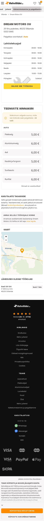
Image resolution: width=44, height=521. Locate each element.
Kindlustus (22, 333)
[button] (22, 250)
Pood (22, 395)
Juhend (8, 9)
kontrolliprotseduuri (16, 205)
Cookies (22, 365)
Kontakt (22, 436)
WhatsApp (22, 425)
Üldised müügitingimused (22, 353)
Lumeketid (22, 391)
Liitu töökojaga (22, 345)
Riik (22, 357)
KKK (22, 440)
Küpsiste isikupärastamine (22, 517)
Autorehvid (22, 379)
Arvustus (22, 341)
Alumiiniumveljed (22, 387)
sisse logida (31, 221)
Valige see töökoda (22, 86)
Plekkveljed (22, 383)
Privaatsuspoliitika (22, 361)
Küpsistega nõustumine (22, 511)
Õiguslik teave (22, 349)
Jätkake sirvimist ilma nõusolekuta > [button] (30, 479)
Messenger (23, 431)
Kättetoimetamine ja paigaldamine (27, 9)
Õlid (22, 399)
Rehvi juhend (22, 337)
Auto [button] (26, 36)
